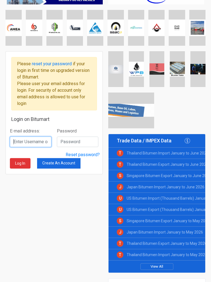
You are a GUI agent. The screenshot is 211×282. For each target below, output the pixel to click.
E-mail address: (25, 131)
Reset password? (83, 154)
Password (67, 131)
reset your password (52, 63)
